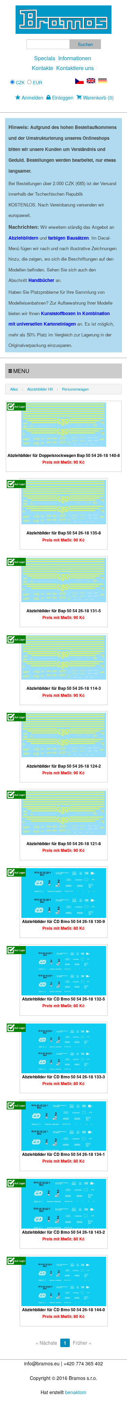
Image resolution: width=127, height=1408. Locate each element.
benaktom (75, 1392)
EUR (37, 82)
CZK (20, 82)
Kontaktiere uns (75, 68)
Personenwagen (75, 389)
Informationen (74, 58)
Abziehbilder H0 (40, 389)
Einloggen (62, 97)
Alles (14, 389)
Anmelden (31, 97)
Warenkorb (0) (98, 97)
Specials (44, 58)
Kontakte (42, 68)
